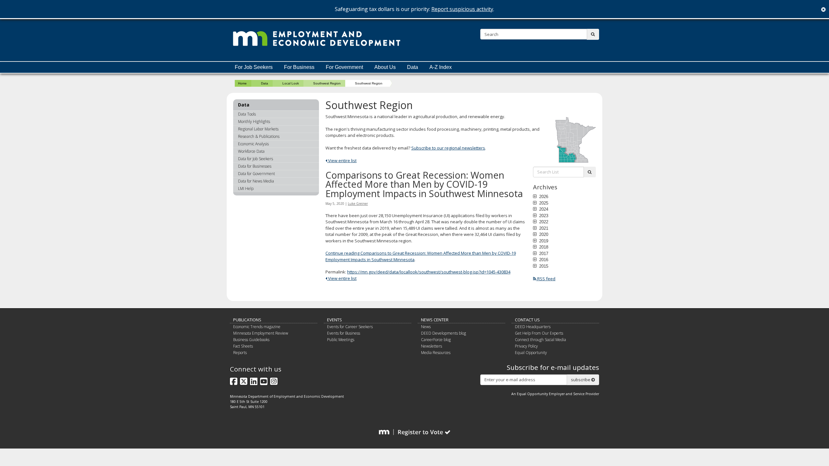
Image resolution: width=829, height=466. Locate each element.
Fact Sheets (243, 346)
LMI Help (246, 188)
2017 (543, 253)
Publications (247, 320)
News (426, 326)
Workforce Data (251, 151)
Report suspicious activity (462, 9)
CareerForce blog (436, 339)
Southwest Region (327, 83)
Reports (240, 352)
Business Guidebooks (251, 339)
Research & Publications (258, 136)
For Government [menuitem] (344, 67)
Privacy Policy (526, 346)
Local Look (290, 83)
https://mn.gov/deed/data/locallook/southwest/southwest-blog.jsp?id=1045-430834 (428, 272)
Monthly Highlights (254, 121)
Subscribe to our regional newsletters (448, 148)
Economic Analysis (253, 144)
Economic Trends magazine (256, 326)
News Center (435, 320)
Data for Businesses (254, 166)
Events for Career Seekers (350, 326)
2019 (543, 241)
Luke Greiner (358, 203)
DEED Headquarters (533, 326)
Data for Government (256, 173)
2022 (543, 221)
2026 (543, 196)
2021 (543, 228)
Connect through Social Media (540, 339)
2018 (543, 247)
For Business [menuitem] (299, 67)
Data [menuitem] (412, 67)
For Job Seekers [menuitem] (254, 67)
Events (334, 320)
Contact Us (527, 320)
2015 (543, 266)
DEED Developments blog (443, 333)
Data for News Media (256, 181)
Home (242, 83)
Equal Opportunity (531, 352)
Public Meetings (340, 339)
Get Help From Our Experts (539, 333)
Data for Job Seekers (255, 158)
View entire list (342, 160)
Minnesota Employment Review (260, 333)
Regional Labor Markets (258, 129)
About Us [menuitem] (385, 67)
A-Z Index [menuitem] (440, 67)
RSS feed (545, 279)
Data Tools (247, 114)
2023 (543, 215)
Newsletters (431, 346)
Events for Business (343, 333)
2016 (543, 259)
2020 (543, 234)
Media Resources (435, 352)
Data (264, 83)
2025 (543, 203)
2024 (543, 209)
